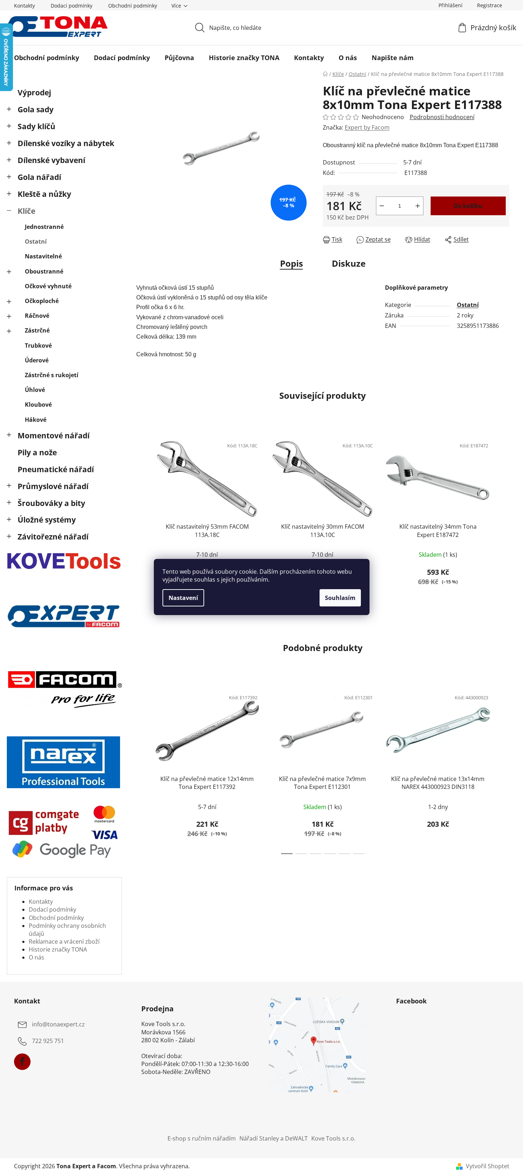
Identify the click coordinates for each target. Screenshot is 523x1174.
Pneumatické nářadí (56, 469)
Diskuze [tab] (349, 263)
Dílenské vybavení (51, 160)
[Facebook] (22, 1061)
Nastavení (183, 598)
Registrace (489, 5)
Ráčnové (37, 316)
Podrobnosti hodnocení (442, 117)
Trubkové (38, 345)
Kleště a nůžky (44, 194)
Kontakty (24, 5)
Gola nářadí (39, 177)
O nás (36, 957)
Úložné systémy (47, 520)
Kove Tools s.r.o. (333, 1138)
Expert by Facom (367, 127)
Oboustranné (44, 271)
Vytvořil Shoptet (487, 1166)
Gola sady (36, 109)
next (503, 518)
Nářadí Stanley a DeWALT (273, 1138)
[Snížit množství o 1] (381, 206)
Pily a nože (37, 452)
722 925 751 (48, 1041)
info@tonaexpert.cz (58, 1024)
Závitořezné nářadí (53, 537)
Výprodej (34, 92)
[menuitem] (46, 57)
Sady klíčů (36, 126)
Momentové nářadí (54, 435)
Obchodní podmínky (132, 5)
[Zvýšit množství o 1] (417, 206)
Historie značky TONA (58, 949)
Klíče (26, 211)
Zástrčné (37, 330)
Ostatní (36, 241)
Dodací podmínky (71, 5)
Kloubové (38, 404)
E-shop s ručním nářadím (202, 1138)
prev (142, 518)
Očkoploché (42, 301)
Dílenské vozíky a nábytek (66, 143)
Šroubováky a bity (51, 503)
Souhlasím (340, 598)
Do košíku (468, 206)
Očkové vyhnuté (48, 286)
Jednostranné (44, 227)
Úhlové (35, 390)
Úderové (37, 360)
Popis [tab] (291, 263)
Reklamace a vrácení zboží (64, 941)
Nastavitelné (43, 256)
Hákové (35, 420)
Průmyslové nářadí (53, 486)
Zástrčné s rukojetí (51, 375)
